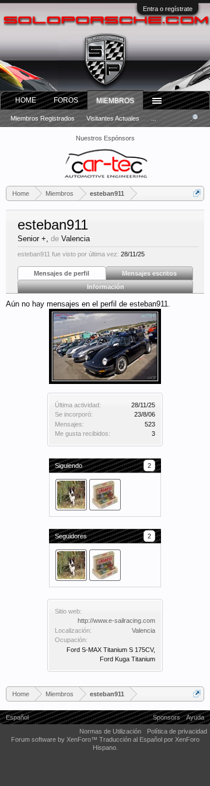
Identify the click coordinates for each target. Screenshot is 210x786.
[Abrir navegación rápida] (197, 193)
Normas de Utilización (110, 731)
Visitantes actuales (112, 118)
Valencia (143, 630)
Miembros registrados (42, 118)
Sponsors (166, 717)
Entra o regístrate (167, 8)
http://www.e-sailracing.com (116, 620)
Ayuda (195, 717)
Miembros (115, 101)
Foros (66, 100)
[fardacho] (105, 494)
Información (105, 286)
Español (17, 717)
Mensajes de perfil (61, 273)
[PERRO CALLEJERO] (71, 494)
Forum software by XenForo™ (55, 739)
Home (25, 100)
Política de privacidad (177, 731)
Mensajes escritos (149, 273)
